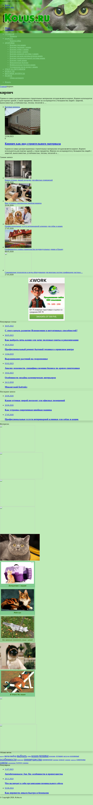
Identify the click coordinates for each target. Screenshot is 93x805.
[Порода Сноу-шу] (17, 506)
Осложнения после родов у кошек (24, 67)
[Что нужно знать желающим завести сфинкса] (17, 533)
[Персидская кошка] (21, 478)
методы (66, 756)
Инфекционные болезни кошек (22, 65)
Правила (13, 36)
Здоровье (10, 43)
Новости (10, 71)
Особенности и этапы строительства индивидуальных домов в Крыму (34, 249)
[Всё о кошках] (25, 24)
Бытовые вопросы (15, 73)
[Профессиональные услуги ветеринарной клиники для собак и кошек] (18, 224)
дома (29, 756)
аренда (2, 756)
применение (47, 760)
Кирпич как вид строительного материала (33, 143)
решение (67, 760)
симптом (73, 760)
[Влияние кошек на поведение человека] (17, 451)
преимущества (33, 759)
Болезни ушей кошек (18, 60)
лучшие (59, 756)
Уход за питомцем (15, 69)
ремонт (62, 760)
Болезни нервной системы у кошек (24, 54)
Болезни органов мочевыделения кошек (26, 56)
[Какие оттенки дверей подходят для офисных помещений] (18, 178)
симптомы (80, 760)
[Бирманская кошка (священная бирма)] (17, 723)
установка (25, 763)
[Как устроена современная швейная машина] (18, 201)
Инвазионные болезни (19, 63)
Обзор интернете (17, 78)
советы (4, 762)
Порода (9, 39)
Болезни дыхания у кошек (20, 47)
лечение (52, 756)
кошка (44, 756)
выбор (13, 756)
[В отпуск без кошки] (17, 696)
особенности (8, 759)
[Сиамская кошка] (17, 669)
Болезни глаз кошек (18, 45)
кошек (35, 755)
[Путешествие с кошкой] (17, 587)
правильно (20, 760)
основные (74, 756)
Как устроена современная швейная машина (23, 203)
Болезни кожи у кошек (19, 52)
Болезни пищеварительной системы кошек (27, 58)
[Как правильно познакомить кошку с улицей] (17, 642)
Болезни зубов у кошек (19, 49)
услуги (19, 763)
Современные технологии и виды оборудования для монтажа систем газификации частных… (44, 272)
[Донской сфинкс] (18, 750)
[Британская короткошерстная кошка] (20, 560)
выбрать (22, 755)
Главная (3, 86)
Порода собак (15, 41)
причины (55, 760)
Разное (8, 76)
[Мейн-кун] (17, 614)
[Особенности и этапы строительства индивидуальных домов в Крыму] (18, 247)
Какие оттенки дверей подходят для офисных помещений (29, 180)
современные (12, 763)
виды (7, 756)
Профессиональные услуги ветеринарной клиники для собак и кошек (34, 226)
